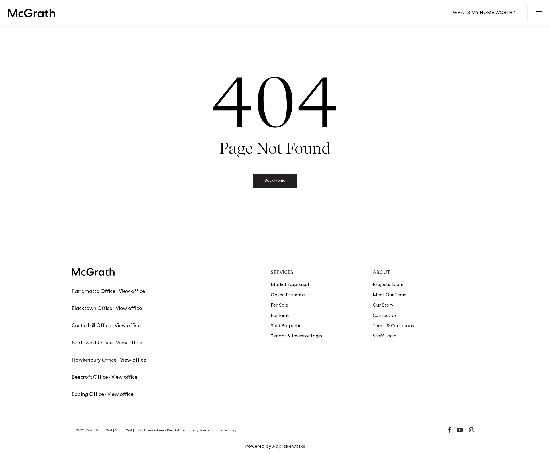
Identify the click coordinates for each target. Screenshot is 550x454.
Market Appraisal (290, 285)
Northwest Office (92, 343)
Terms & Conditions (393, 326)
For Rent (280, 316)
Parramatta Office (93, 291)
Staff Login (384, 336)
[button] (538, 13)
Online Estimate (288, 295)
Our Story (383, 305)
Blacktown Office (92, 308)
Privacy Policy (226, 431)
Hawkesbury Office (94, 360)
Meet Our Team (390, 295)
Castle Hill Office (91, 326)
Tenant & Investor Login (296, 336)
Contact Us (385, 316)
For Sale (279, 305)
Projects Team (388, 285)
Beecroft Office (90, 377)
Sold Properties (287, 326)
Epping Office (88, 394)
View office (132, 291)
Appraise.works (288, 447)
